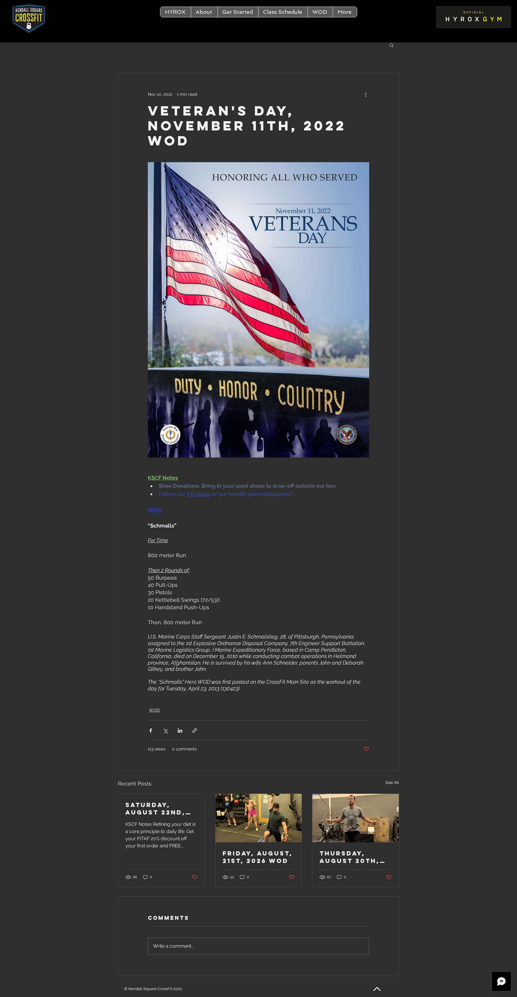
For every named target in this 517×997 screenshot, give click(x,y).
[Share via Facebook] (150, 730)
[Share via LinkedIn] (180, 730)
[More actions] (365, 94)
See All (392, 782)
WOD (154, 710)
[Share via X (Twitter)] (165, 730)
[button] (204, 12)
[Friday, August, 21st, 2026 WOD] (258, 818)
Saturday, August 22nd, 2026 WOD (155, 808)
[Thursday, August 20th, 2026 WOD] (355, 818)
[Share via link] (194, 730)
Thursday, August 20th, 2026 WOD (350, 856)
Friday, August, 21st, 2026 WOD (258, 856)
